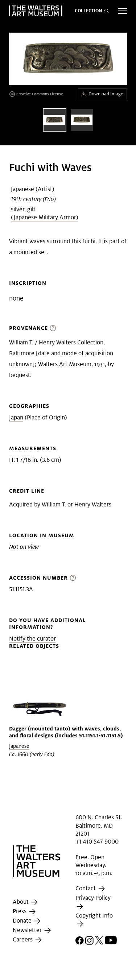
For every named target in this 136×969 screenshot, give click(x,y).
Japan (16, 417)
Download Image (105, 94)
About (21, 902)
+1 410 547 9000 (97, 841)
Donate (23, 920)
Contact (86, 889)
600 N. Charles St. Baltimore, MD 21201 (98, 825)
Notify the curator (32, 638)
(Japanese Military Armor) (44, 217)
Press (20, 911)
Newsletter (28, 930)
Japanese (22, 189)
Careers (23, 939)
